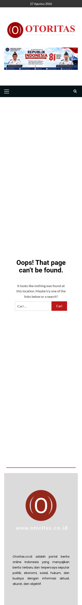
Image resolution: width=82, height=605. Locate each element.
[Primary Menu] (8, 91)
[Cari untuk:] (33, 306)
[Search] (75, 91)
